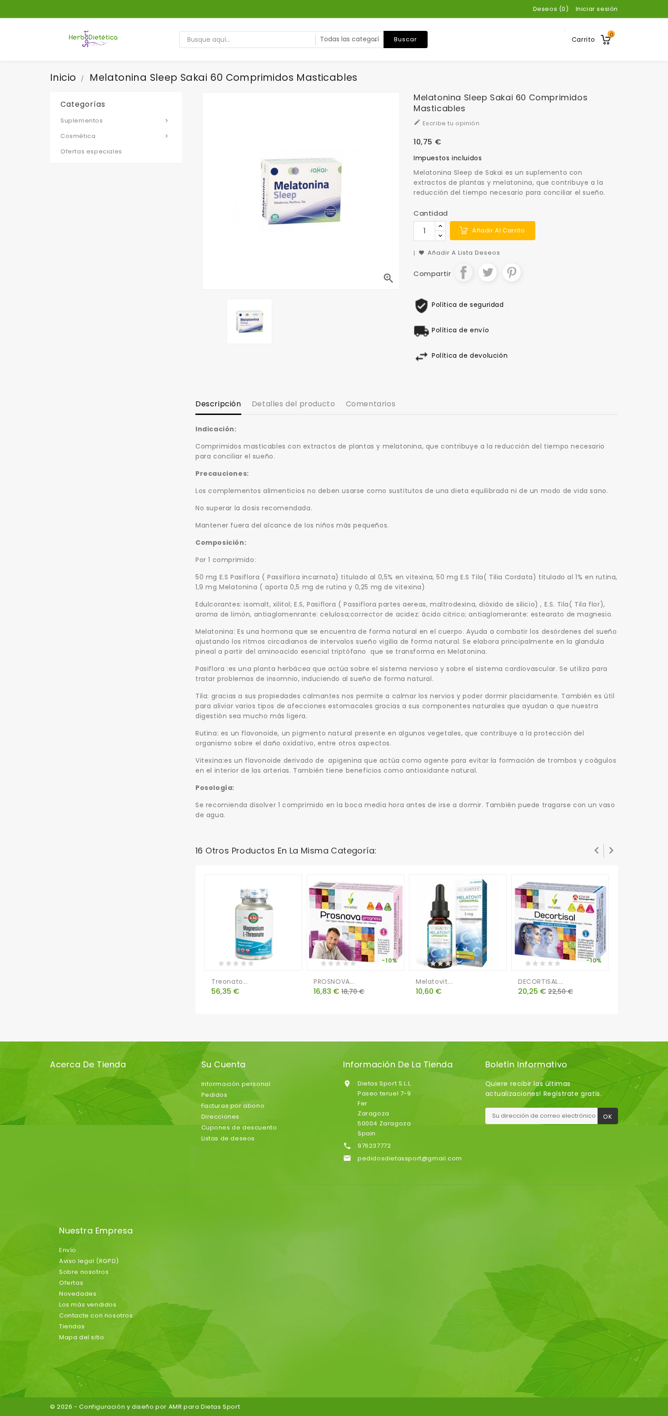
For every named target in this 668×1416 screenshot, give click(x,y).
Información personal (236, 1084)
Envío (67, 1250)
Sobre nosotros (84, 1272)
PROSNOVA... (334, 981)
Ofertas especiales (91, 151)
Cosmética (115, 136)
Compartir (463, 272)
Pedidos (214, 1094)
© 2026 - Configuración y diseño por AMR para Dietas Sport (145, 1406)
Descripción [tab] (218, 404)
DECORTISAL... (540, 981)
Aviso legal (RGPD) (89, 1261)
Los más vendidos (88, 1304)
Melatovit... (434, 981)
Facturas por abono (233, 1105)
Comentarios (371, 404)
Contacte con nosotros (96, 1315)
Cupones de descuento (239, 1127)
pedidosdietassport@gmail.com (410, 1158)
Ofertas (71, 1282)
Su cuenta (223, 1065)
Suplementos (115, 120)
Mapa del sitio (81, 1337)
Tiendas (72, 1326)
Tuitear (488, 272)
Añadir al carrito (498, 230)
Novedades (77, 1293)
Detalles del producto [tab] (293, 404)
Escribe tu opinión (446, 123)
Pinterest (512, 272)
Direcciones (220, 1116)
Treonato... (229, 981)
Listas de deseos (228, 1138)
